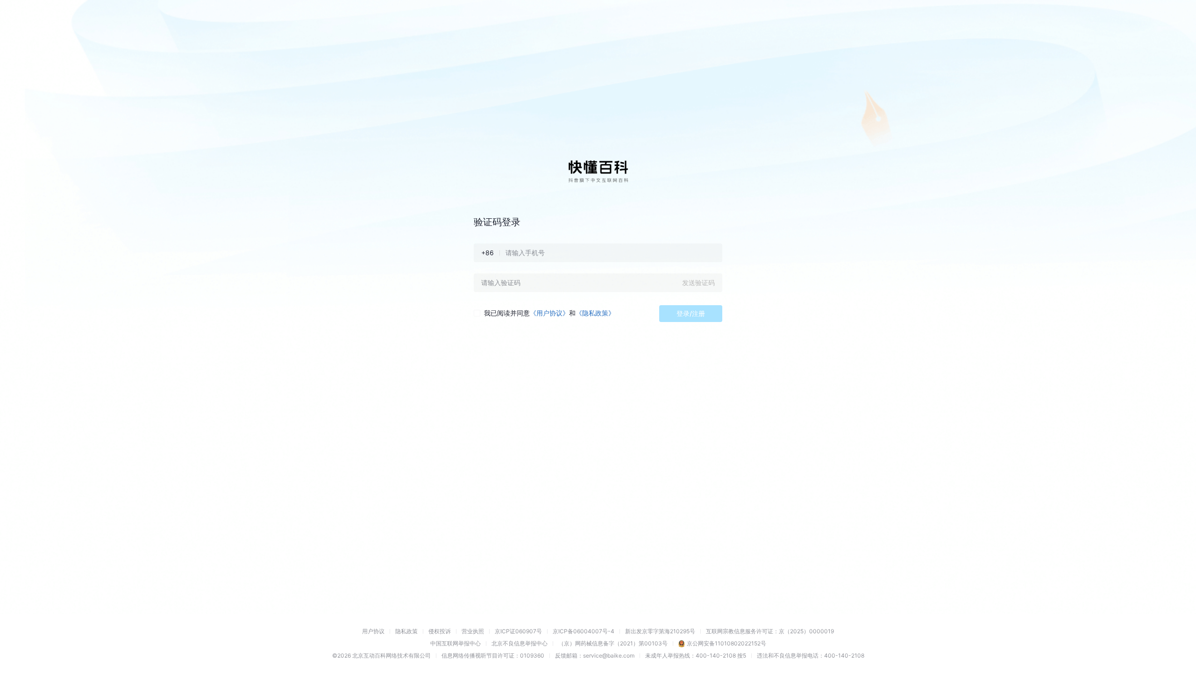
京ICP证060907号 (518, 631)
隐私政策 (406, 631)
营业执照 (473, 631)
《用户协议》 (549, 313)
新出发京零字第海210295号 (660, 631)
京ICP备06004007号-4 (583, 631)
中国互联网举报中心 (455, 643)
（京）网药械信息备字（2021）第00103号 (613, 643)
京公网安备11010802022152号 (726, 643)
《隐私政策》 (595, 313)
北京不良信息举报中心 (519, 643)
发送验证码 (698, 282)
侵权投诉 (439, 631)
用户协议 (373, 631)
